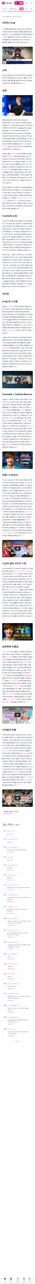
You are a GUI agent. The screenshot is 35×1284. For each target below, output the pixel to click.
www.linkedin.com (12, 839)
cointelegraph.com (13, 1017)
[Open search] (27, 3)
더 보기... (17, 1041)
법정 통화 (16, 201)
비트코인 (5, 146)
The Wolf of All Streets (22, 571)
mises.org (10, 857)
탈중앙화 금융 (7, 702)
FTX (11, 255)
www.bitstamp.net (13, 847)
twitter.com (11, 974)
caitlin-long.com (12, 875)
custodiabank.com (13, 954)
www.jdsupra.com (13, 993)
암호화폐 (14, 154)
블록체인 (10, 156)
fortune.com (10, 831)
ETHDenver (6, 652)
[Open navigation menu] (32, 3)
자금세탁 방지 (21, 198)
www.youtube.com (12, 885)
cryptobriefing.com (13, 1005)
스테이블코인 (11, 330)
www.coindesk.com (13, 984)
